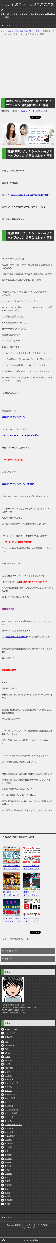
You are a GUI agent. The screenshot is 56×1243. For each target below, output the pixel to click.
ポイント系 (9, 1128)
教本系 (7, 1196)
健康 (6, 1151)
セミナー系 (9, 1117)
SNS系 (7, 1064)
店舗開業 (8, 1174)
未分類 (7, 1204)
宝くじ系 (8, 1166)
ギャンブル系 (10, 1098)
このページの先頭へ (30, 1240)
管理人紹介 (9, 1037)
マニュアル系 (10, 1136)
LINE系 (7, 1053)
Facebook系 (9, 1045)
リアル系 (8, 1147)
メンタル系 (9, 1144)
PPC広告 (8, 1060)
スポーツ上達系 (11, 1113)
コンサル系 (9, 1106)
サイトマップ (10, 1033)
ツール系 (21, 111)
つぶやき (8, 1076)
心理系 (7, 1181)
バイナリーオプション (36, 111)
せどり (7, 1072)
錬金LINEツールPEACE (16, 636)
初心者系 (8, 1159)
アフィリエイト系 (12, 1083)
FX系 (7, 1049)
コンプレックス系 (12, 1110)
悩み (6, 1189)
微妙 (6, 1178)
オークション (10, 1094)
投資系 (7, 1193)
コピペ (7, 1102)
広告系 (7, 1170)
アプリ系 (8, 1087)
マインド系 (9, 1132)
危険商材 (8, 1162)
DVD (6, 1042)
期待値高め (9, 1200)
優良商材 (8, 1155)
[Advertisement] (28, 66)
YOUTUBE (9, 1068)
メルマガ (8, 1140)
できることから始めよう (14, 1029)
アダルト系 (9, 1079)
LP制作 (7, 1057)
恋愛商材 (8, 1185)
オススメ (8, 1091)
